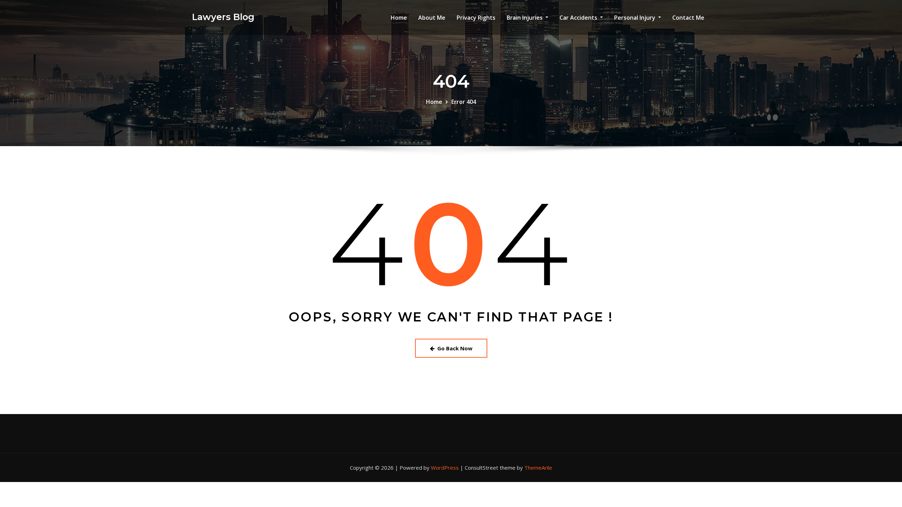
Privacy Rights (476, 17)
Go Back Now (454, 348)
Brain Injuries (525, 17)
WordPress (445, 467)
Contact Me (688, 17)
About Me (431, 17)
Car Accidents (579, 17)
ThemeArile (538, 467)
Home (399, 17)
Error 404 (463, 102)
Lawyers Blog (223, 16)
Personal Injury (635, 17)
